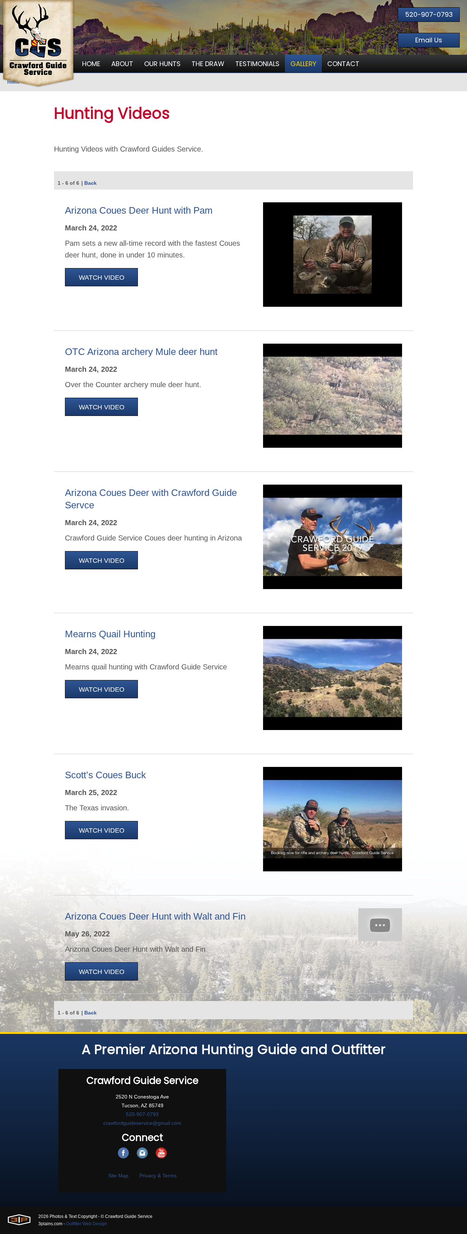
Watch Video (101, 277)
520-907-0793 (429, 14)
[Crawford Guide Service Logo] (38, 44)
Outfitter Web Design (86, 1223)
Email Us (428, 40)
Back (90, 183)
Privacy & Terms (158, 1175)
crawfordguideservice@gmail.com (142, 1123)
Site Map (118, 1175)
